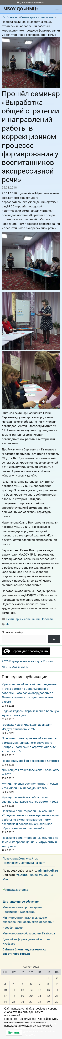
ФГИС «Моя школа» (15, 667)
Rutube (33, 875)
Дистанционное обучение (21, 901)
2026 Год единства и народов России (27, 661)
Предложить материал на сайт (24, 862)
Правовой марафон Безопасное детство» (30, 760)
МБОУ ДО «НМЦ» (21, 8)
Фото (9, 624)
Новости (47, 619)
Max (5, 879)
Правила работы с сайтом (21, 858)
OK (46, 875)
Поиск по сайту (12, 632)
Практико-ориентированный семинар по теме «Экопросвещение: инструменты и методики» (30, 842)
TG (51, 875)
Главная (12, 17)
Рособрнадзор (13, 927)
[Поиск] (54, 639)
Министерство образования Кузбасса (29, 933)
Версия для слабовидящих (29, 651)
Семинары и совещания (37, 17)
